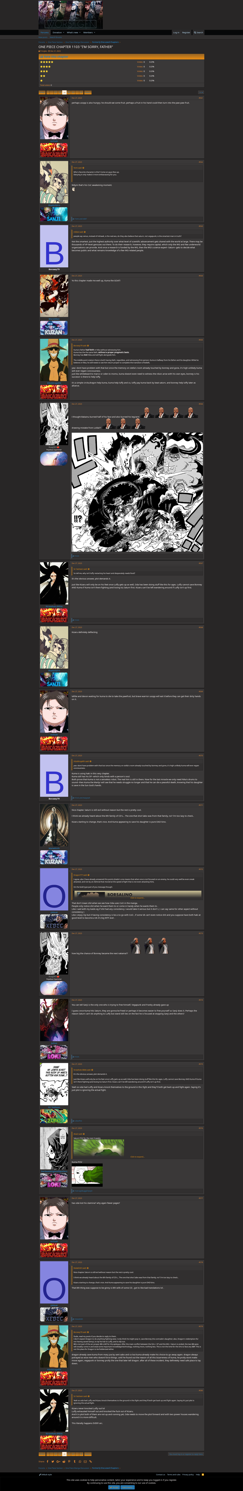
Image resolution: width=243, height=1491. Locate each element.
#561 (201, 98)
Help (198, 1474)
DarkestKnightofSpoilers (54, 1171)
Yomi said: (78, 168)
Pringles (43, 51)
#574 (201, 1000)
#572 (201, 869)
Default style (46, 1474)
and (81, 219)
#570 (201, 755)
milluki (54, 141)
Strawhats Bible (54, 606)
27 (56, 92)
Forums (45, 32)
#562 (201, 162)
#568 (201, 627)
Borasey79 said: (80, 345)
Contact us (160, 1474)
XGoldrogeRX (54, 382)
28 (60, 92)
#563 (201, 226)
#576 (201, 1128)
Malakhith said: (80, 1268)
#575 (201, 1064)
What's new (72, 32)
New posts (43, 37)
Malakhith (54, 848)
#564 (201, 276)
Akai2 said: (78, 1134)
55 (81, 92)
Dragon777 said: (80, 875)
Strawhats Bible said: (82, 1070)
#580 (201, 1390)
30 (69, 92)
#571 (201, 805)
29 (64, 92)
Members (88, 32)
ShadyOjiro (54, 205)
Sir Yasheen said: (80, 569)
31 (73, 92)
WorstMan (54, 318)
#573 (201, 933)
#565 (201, 340)
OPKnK (54, 912)
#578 (201, 1262)
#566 (201, 404)
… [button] (51, 92)
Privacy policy (188, 1474)
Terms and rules (173, 1474)
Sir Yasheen (54, 1107)
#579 (201, 1326)
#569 (201, 691)
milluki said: (78, 232)
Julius (54, 1043)
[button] (63, 32)
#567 (201, 563)
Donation (57, 32)
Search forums (56, 37)
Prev (42, 92)
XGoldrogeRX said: (81, 761)
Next (87, 92)
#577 (201, 1198)
